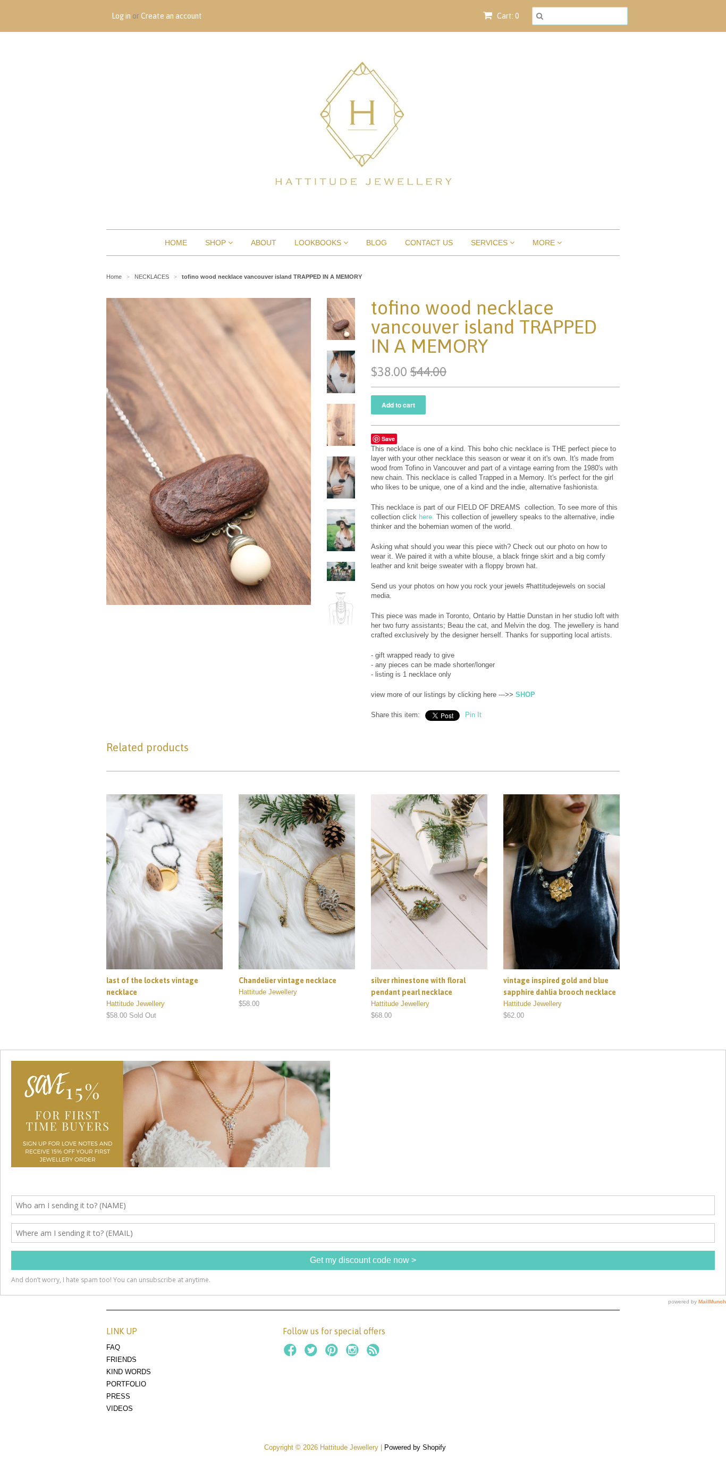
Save (388, 439)
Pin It (473, 715)
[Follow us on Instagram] (354, 1353)
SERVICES (490, 242)
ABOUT (263, 242)
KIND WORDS (128, 1372)
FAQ (113, 1347)
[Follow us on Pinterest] (333, 1353)
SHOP (216, 242)
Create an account (171, 16)
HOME (176, 242)
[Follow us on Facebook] (292, 1353)
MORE (545, 242)
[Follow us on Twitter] (312, 1353)
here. (426, 517)
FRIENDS (121, 1360)
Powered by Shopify (415, 1447)
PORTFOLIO (126, 1384)
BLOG (376, 242)
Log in (121, 16)
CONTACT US (429, 242)
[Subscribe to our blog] (375, 1353)
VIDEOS (119, 1408)
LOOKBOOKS (318, 242)
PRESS (118, 1396)
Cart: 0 (507, 16)
